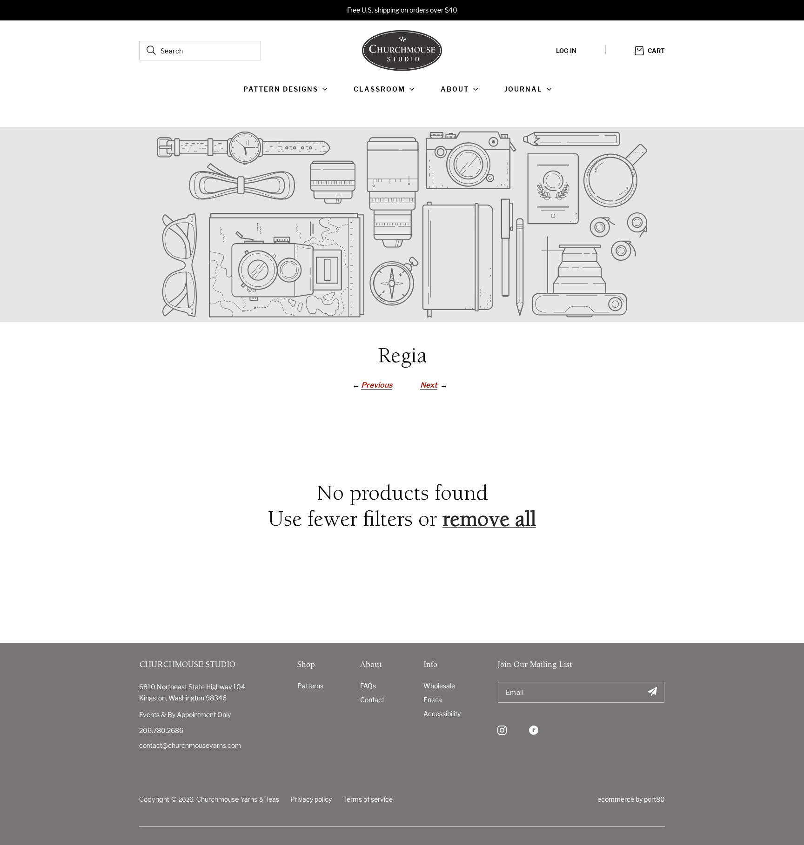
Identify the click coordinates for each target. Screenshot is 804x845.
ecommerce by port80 (631, 799)
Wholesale (439, 686)
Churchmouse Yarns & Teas (237, 799)
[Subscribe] (652, 692)
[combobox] (200, 50)
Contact (372, 700)
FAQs (368, 686)
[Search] (151, 50)
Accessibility (442, 714)
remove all (489, 521)
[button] (287, 89)
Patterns (310, 686)
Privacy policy (311, 799)
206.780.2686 (161, 730)
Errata (432, 700)
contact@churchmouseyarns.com (190, 745)
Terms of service (368, 799)
